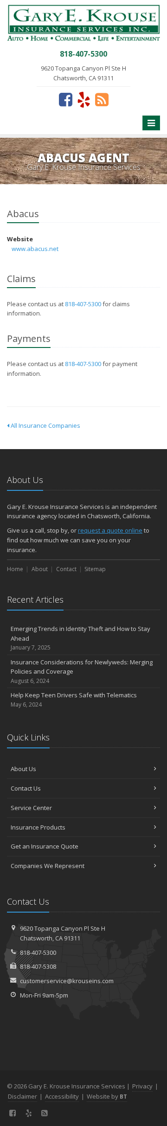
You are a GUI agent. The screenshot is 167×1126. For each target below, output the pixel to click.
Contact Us (26, 788)
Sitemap (95, 569)
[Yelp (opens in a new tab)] (83, 99)
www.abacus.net (35, 249)
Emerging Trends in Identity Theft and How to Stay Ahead (80, 638)
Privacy (142, 1086)
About (40, 569)
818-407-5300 (83, 304)
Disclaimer (22, 1096)
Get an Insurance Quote (44, 846)
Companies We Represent (47, 866)
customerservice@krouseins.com (67, 981)
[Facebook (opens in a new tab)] (65, 99)
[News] (102, 99)
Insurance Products (38, 827)
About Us (23, 769)
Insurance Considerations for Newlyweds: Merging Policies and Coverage (82, 671)
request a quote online (110, 530)
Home (15, 569)
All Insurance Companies (44, 425)
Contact (66, 569)
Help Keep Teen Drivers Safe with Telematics (74, 699)
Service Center (31, 808)
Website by (107, 1096)
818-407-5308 (38, 966)
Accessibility (62, 1096)
